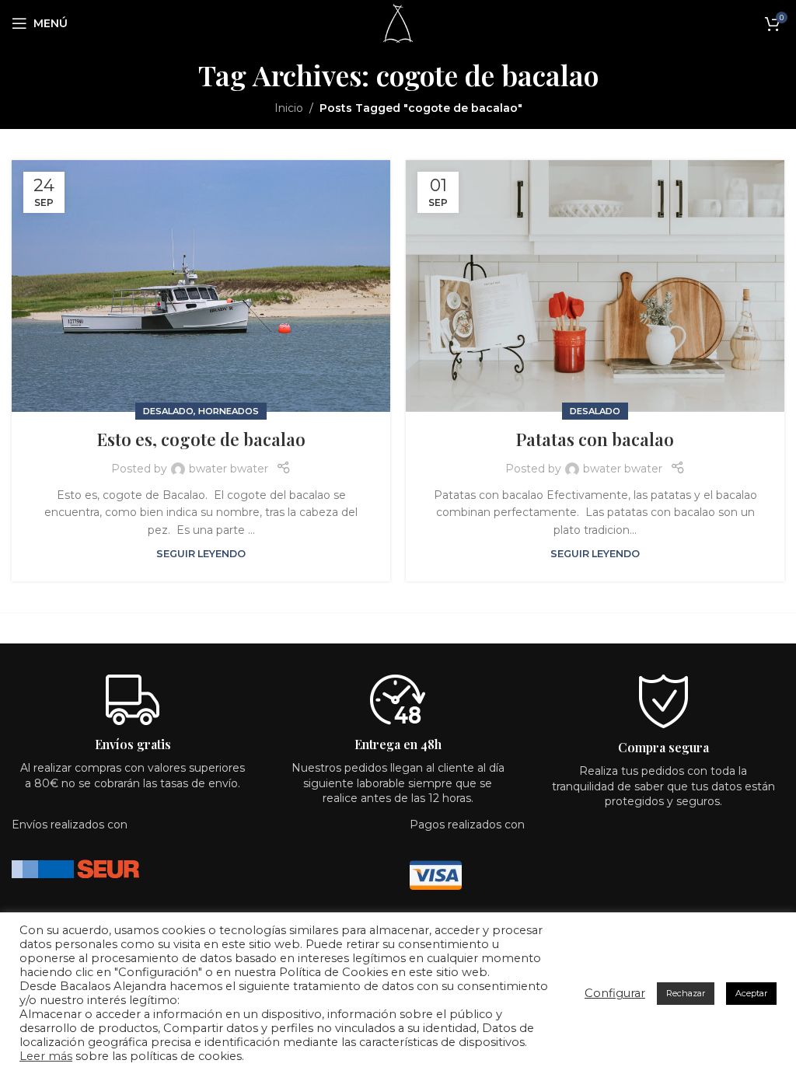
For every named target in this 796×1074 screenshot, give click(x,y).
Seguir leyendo (201, 554)
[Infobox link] (663, 746)
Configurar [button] (615, 993)
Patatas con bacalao (595, 439)
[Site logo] (397, 23)
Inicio (288, 108)
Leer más (45, 1056)
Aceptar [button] (751, 993)
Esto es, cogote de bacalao (201, 439)
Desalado (168, 411)
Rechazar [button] (685, 993)
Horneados (228, 411)
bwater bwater (228, 469)
